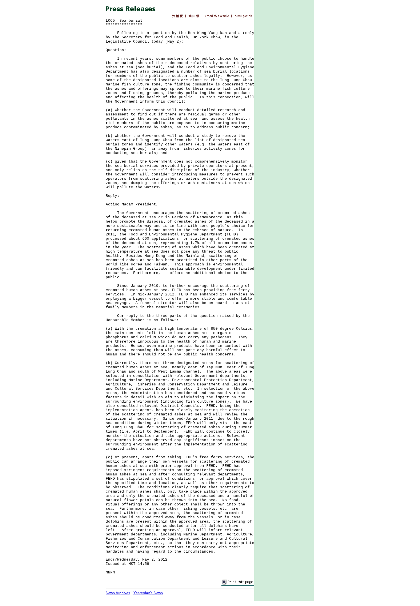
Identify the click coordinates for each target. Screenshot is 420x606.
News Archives (118, 593)
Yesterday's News (148, 593)
